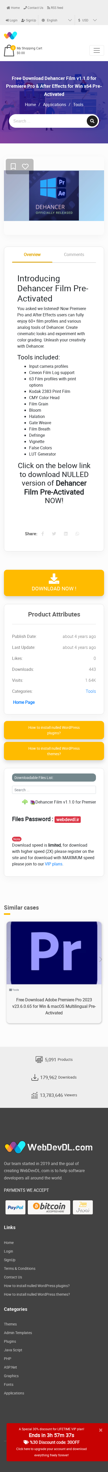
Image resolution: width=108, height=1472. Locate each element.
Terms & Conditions (19, 1268)
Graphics (11, 1375)
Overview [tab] (32, 254)
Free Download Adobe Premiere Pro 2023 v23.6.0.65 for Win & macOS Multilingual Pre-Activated (54, 1006)
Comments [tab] (74, 254)
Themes (10, 1324)
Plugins (10, 1341)
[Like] (25, 167)
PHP (7, 1358)
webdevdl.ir (67, 819)
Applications (54, 104)
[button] (100, 959)
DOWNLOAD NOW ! (54, 588)
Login (13, 20)
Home (15, 7)
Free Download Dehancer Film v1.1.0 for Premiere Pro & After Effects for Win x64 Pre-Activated (54, 86)
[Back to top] (93, 1457)
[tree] (54, 802)
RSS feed (56, 7)
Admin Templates (18, 1332)
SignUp (30, 20)
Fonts (8, 1384)
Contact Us (35, 7)
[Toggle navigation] (96, 50)
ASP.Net (10, 1367)
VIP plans (53, 864)
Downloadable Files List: (33, 777)
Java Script (13, 1349)
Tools (78, 104)
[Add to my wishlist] (13, 167)
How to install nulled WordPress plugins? (54, 730)
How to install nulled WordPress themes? (54, 751)
